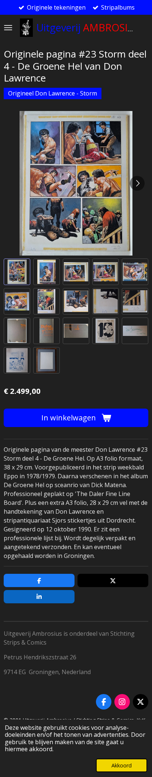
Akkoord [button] (121, 765)
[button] (17, 272)
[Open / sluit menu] (8, 28)
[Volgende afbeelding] (137, 183)
